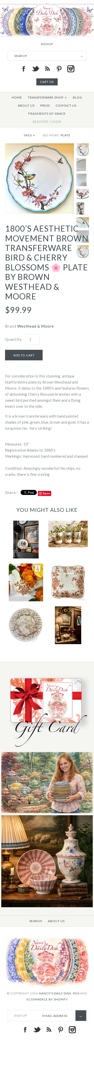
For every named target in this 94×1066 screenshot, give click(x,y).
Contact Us (66, 105)
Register (40, 121)
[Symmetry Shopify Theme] (46, 749)
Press (45, 105)
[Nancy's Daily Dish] (47, 3)
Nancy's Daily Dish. (55, 993)
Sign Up (20, 1015)
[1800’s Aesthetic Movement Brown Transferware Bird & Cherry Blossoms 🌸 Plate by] (39, 146)
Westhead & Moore (35, 326)
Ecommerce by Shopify (47, 999)
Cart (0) (47, 82)
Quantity (13, 339)
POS (76, 993)
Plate (65, 135)
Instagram (70, 68)
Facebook (23, 68)
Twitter (35, 68)
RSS (47, 68)
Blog (77, 97)
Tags (29, 135)
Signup (47, 44)
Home (17, 97)
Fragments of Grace (47, 113)
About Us (26, 105)
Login (56, 121)
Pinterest (58, 68)
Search (35, 921)
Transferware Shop (47, 97)
